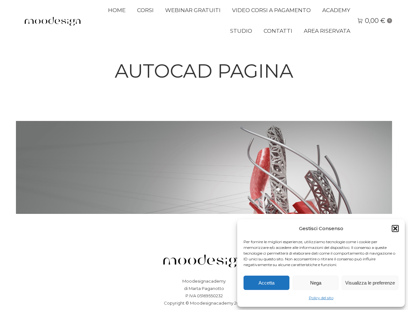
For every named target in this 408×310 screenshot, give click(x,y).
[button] (395, 228)
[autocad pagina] (204, 167)
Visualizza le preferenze (370, 282)
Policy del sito (321, 297)
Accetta (266, 282)
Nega (315, 282)
